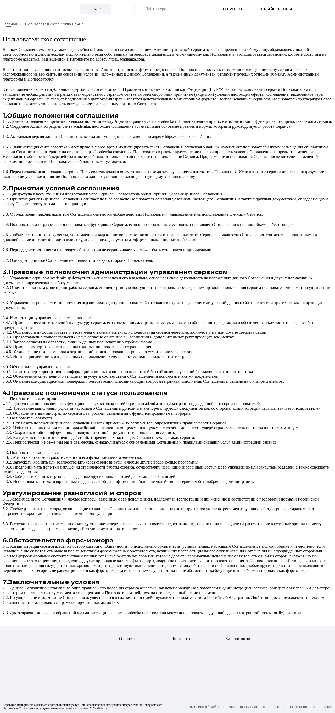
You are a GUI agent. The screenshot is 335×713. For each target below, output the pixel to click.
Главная (10, 24)
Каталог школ (237, 638)
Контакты (181, 638)
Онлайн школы (275, 9)
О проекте (234, 9)
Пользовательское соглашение (303, 707)
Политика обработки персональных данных (226, 707)
